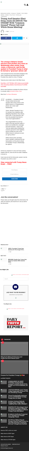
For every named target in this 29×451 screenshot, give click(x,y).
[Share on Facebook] (6, 38)
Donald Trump (16, 13)
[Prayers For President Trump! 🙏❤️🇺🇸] (14, 367)
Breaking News (5, 13)
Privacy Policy (4, 445)
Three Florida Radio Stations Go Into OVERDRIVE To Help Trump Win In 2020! (17, 397)
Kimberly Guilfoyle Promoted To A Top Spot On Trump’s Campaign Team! (17, 415)
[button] (25, 4)
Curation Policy (16, 444)
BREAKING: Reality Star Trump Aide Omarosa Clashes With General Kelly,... (17, 261)
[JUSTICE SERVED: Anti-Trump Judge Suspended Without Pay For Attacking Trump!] (4, 391)
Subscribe (14, 179)
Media (3, 15)
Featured (24, 13)
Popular (18, 15)
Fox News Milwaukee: (11, 94)
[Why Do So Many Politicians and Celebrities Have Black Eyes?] (14, 348)
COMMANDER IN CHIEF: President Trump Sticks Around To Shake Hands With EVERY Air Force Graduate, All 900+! (18, 383)
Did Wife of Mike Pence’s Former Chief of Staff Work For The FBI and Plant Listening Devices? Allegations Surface (18, 422)
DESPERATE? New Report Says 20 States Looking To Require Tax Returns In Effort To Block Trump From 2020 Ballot (18, 409)
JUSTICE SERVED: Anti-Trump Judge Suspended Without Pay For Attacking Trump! (18, 391)
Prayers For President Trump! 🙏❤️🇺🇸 (13, 375)
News (7, 15)
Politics (12, 15)
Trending (4, 16)
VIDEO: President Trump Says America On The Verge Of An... (16, 249)
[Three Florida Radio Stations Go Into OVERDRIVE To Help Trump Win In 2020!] (4, 396)
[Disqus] (14, 224)
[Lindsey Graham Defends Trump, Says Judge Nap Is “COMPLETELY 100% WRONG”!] (4, 402)
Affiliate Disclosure (6, 444)
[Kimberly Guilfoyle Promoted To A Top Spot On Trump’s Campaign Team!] (4, 415)
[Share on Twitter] (17, 38)
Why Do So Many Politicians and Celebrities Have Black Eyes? (11, 357)
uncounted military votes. (16, 91)
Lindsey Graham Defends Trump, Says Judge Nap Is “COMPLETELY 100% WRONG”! (17, 402)
